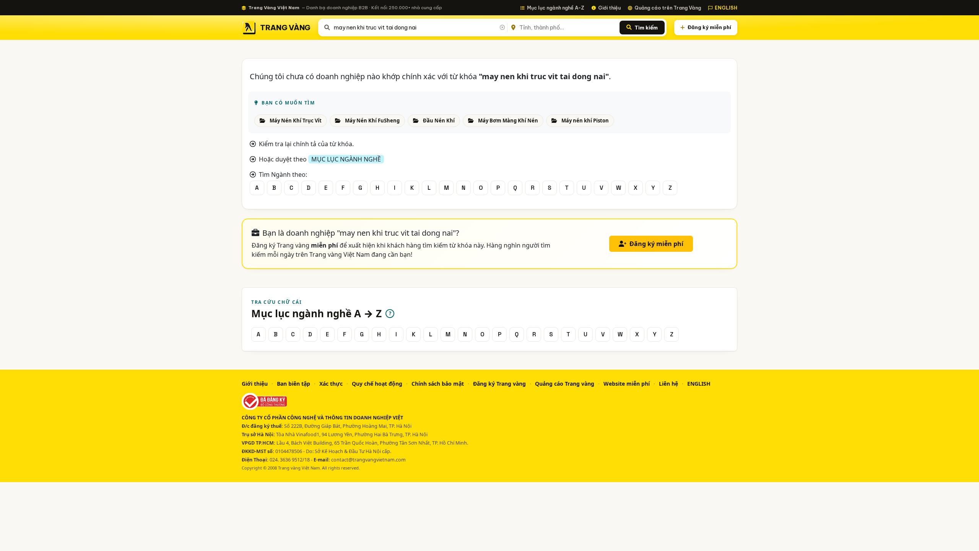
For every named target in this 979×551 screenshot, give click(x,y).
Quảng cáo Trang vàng (564, 383)
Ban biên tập (293, 383)
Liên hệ (668, 383)
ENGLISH (726, 8)
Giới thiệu (609, 8)
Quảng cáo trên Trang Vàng (667, 8)
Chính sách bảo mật (437, 383)
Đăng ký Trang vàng (499, 383)
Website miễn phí (626, 383)
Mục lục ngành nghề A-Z (555, 8)
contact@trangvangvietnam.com (368, 459)
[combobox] (419, 27)
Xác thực (331, 383)
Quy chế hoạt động (377, 383)
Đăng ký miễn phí (709, 27)
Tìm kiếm (646, 27)
